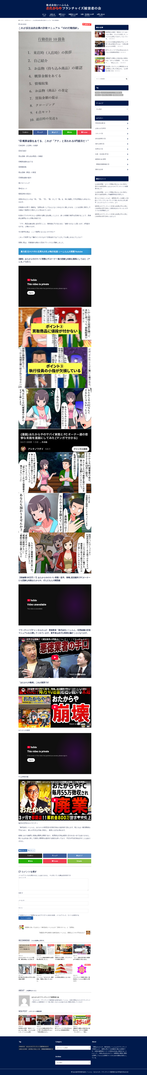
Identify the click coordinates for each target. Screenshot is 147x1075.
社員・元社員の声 (101, 154)
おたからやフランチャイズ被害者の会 (111, 92)
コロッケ (99, 133)
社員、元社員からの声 (87, 14)
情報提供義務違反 (118, 95)
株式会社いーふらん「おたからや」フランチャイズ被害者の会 (99, 1072)
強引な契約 (99, 144)
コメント (22, 877)
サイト (20, 908)
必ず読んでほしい (107, 95)
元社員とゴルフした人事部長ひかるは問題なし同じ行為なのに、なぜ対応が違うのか (117, 69)
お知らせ (52, 14)
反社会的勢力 (100, 138)
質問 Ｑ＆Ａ (62, 14)
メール (21, 900)
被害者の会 (23, 850)
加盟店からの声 (73, 14)
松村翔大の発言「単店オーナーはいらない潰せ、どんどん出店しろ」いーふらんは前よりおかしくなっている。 (117, 35)
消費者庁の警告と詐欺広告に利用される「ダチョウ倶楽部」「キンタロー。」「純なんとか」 (117, 60)
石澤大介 (99, 149)
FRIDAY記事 (100, 123)
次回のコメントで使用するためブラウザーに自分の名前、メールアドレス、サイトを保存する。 (50, 915)
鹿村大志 (99, 169)
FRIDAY (97, 92)
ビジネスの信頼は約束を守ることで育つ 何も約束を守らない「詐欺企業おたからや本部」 (117, 44)
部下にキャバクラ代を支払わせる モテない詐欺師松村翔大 (117, 51)
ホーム (44, 14)
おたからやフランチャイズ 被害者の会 (45, 997)
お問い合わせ (101, 14)
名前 (20, 893)
